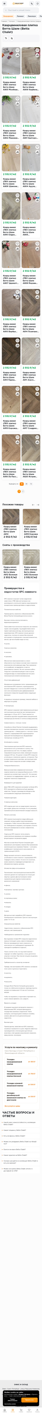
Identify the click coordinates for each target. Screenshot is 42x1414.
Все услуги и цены (12, 1106)
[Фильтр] (11, 38)
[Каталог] (4, 3)
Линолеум (32, 16)
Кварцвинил (8, 16)
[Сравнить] (17, 55)
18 (22, 484)
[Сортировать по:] (6, 38)
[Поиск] (5, 10)
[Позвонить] (31, 3)
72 (31, 484)
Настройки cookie (10, 1403)
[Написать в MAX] (37, 3)
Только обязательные (12, 1400)
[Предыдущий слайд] (33, 505)
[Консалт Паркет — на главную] (18, 3)
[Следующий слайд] (38, 505)
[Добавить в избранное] (17, 50)
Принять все (29, 1400)
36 (26, 484)
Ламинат (20, 16)
